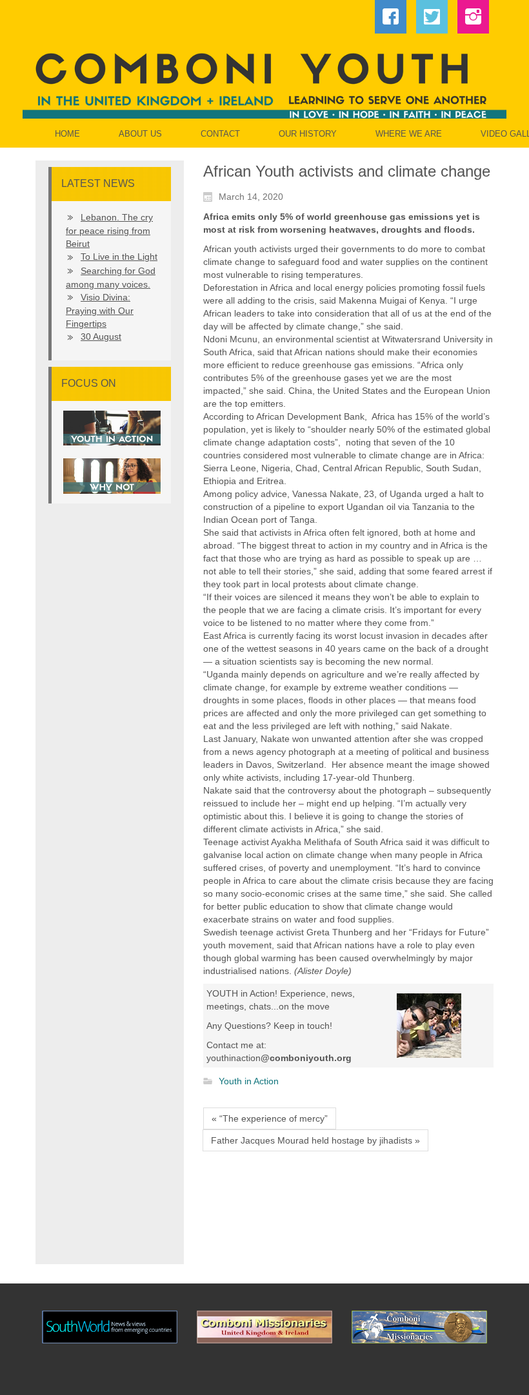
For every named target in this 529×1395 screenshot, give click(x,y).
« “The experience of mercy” (270, 1118)
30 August (101, 336)
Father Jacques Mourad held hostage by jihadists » (315, 1140)
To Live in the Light (119, 256)
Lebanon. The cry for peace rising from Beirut (109, 230)
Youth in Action (249, 1082)
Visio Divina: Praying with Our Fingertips (100, 310)
